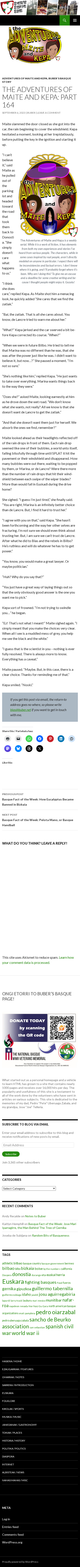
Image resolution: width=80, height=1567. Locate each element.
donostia (21, 1274)
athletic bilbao (12, 1263)
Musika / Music (11, 1416)
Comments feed (13, 1534)
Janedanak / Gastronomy (19, 1424)
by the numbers (51, 1268)
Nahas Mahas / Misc (15, 1480)
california (66, 1268)
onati (21, 1313)
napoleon (14, 1306)
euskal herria (56, 1275)
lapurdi (6, 1300)
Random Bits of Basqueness (50, 1235)
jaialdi (35, 1294)
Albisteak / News (13, 1472)
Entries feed (10, 1527)
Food (59, 1282)
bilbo (17, 1268)
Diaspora (7, 1275)
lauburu (27, 1300)
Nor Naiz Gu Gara (38, 1306)
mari (34, 1300)
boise (39, 1268)
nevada (24, 1306)
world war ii (25, 1333)
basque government (53, 1263)
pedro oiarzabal (56, 1311)
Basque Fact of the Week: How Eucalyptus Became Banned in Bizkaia (38, 799)
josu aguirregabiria (57, 1294)
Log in (6, 1519)
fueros (67, 1282)
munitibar (54, 1300)
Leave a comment (49, 112)
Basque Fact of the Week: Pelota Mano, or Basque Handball (37, 820)
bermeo (69, 1263)
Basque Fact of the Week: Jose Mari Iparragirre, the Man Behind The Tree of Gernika (39, 1225)
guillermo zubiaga (11, 1294)
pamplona (30, 1313)
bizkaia (27, 1268)
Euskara (13, 1281)
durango (36, 1275)
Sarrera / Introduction (18, 1385)
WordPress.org (12, 1542)
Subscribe (10, 1154)
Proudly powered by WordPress (20, 1561)
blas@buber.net (20, 710)
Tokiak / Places (12, 1432)
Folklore (8, 1401)
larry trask (16, 1300)
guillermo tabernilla (52, 1288)
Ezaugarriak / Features (17, 1369)
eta (44, 1275)
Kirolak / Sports (13, 1408)
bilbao (8, 1268)
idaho (26, 1294)
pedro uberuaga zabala (15, 1320)
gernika (9, 1288)
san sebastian (37, 1327)
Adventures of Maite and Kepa (24, 78)
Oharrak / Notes (13, 1377)
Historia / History (13, 1440)
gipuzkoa (23, 1288)
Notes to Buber (35, 1216)
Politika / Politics (14, 1448)
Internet (8, 1464)
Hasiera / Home (12, 1361)
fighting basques (40, 1282)
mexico (41, 1300)
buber (31, 112)
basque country (32, 1263)
